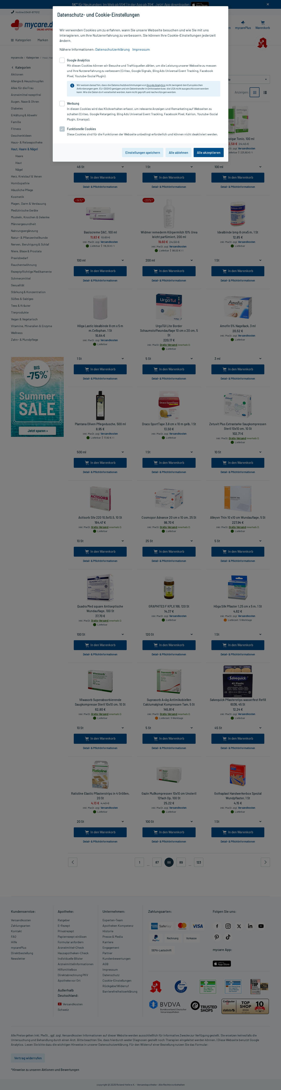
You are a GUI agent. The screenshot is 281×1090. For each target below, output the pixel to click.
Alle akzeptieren (208, 152)
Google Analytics (156, 84)
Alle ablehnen (178, 152)
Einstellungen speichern (142, 152)
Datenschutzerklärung (112, 49)
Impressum (141, 49)
